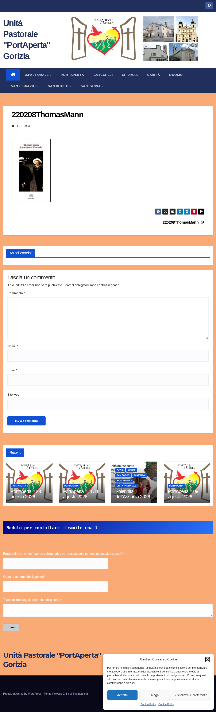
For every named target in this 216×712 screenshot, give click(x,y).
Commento (16, 293)
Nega (155, 695)
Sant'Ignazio (124, 480)
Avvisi (120, 470)
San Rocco (59, 86)
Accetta (122, 695)
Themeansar (80, 693)
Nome (12, 346)
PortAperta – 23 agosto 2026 (26, 494)
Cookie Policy (148, 704)
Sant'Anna (140, 475)
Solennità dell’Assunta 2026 (132, 494)
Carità (153, 75)
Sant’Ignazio (24, 86)
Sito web (13, 394)
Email (12, 370)
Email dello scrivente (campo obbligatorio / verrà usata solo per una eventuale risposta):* (63, 553)
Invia (11, 627)
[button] (207, 659)
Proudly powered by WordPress (22, 693)
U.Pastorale (37, 75)
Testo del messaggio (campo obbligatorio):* (32, 599)
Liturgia (130, 75)
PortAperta (72, 75)
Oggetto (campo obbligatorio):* (24, 576)
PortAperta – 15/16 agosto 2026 (81, 494)
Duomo (176, 75)
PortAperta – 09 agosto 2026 (183, 494)
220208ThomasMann (180, 222)
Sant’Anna (91, 86)
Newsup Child (60, 693)
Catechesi (103, 75)
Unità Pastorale (126, 486)
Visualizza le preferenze (190, 695)
